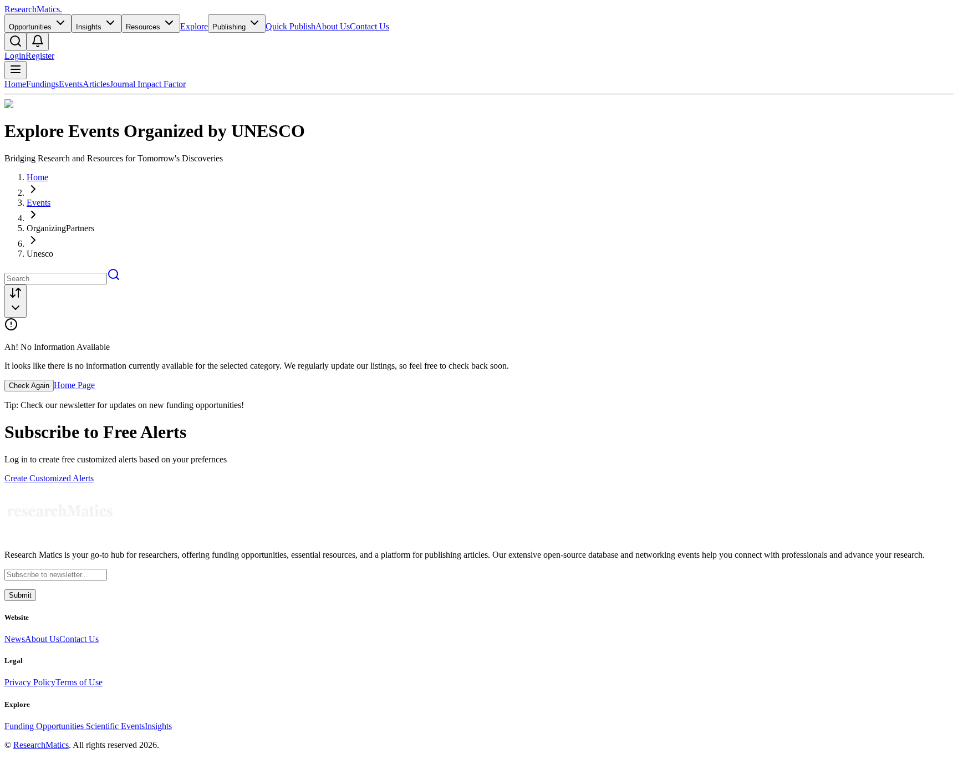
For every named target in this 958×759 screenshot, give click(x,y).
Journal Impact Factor (148, 84)
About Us (332, 26)
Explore (194, 26)
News (14, 639)
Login (15, 55)
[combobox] (15, 301)
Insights (158, 726)
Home (15, 84)
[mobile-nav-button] (15, 70)
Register (40, 55)
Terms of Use (79, 682)
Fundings (42, 84)
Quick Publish (290, 26)
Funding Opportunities (45, 726)
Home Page (74, 385)
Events (71, 84)
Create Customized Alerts (49, 478)
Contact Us (369, 26)
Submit (20, 595)
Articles (96, 84)
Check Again (29, 385)
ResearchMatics (41, 745)
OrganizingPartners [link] (60, 228)
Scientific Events (115, 726)
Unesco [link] (40, 253)
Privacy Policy (29, 682)
